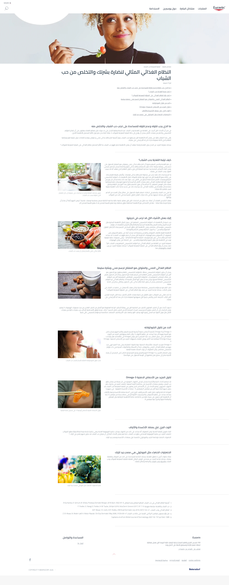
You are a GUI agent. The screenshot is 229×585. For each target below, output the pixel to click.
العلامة (184, 560)
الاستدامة (154, 8)
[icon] (30, 559)
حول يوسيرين (169, 8)
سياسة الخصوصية (161, 560)
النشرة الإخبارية (175, 560)
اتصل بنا (80, 543)
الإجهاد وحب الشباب (158, 461)
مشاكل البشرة (187, 8)
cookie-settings (194, 560)
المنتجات (202, 8)
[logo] (219, 8)
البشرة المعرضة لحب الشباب (152, 66)
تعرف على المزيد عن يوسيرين (189, 549)
